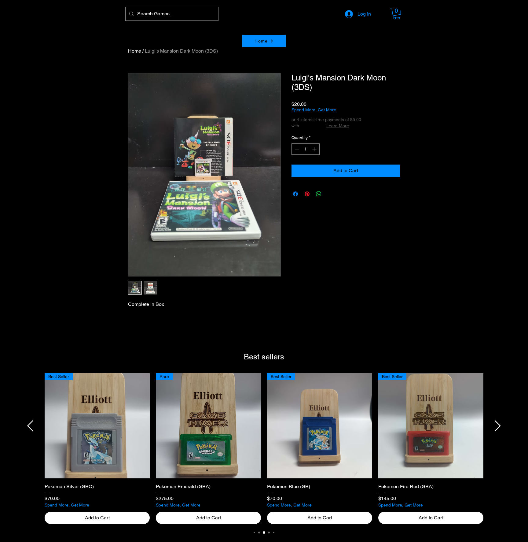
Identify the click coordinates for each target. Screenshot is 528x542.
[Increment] (315, 149)
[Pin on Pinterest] (307, 194)
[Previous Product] (30, 425)
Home (134, 51)
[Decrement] (296, 149)
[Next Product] (497, 425)
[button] (396, 14)
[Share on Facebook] (295, 194)
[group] (264, 448)
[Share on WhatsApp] (318, 194)
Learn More (337, 125)
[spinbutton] (305, 149)
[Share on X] (330, 194)
